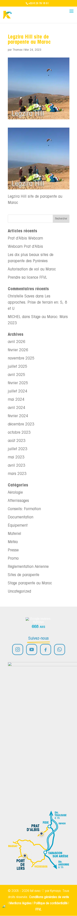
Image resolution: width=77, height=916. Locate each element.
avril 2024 (16, 408)
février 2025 (18, 383)
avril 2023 (16, 465)
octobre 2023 (19, 433)
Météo (13, 542)
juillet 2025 (17, 367)
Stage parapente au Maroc (30, 583)
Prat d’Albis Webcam (25, 238)
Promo (13, 558)
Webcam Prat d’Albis (25, 247)
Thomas (17, 50)
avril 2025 (16, 375)
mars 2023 (17, 474)
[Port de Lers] (25, 855)
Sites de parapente (23, 575)
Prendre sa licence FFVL (27, 277)
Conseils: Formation (24, 509)
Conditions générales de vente (49, 897)
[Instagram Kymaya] (17, 649)
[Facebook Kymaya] (45, 649)
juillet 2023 (17, 449)
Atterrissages (18, 501)
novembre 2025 (21, 358)
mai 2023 (16, 457)
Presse (13, 550)
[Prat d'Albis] (41, 833)
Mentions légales (20, 903)
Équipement (18, 525)
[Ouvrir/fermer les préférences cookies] (6, 909)
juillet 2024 (17, 391)
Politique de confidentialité (51, 903)
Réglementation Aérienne (28, 567)
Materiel (14, 534)
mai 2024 (16, 400)
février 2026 (18, 350)
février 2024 (18, 416)
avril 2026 (16, 342)
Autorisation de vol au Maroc (32, 269)
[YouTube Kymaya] (31, 649)
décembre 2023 (21, 424)
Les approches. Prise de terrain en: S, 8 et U (37, 303)
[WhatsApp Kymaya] (59, 649)
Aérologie (15, 492)
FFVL (38, 909)
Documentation (20, 517)
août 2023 (16, 441)
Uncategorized (19, 591)
